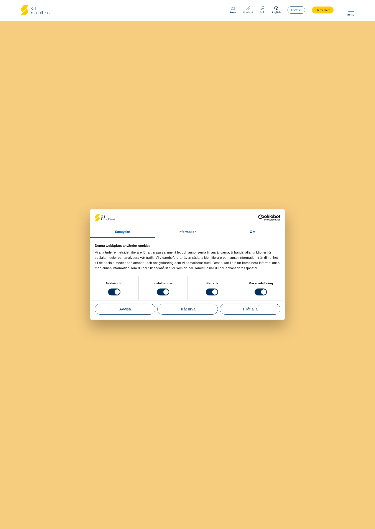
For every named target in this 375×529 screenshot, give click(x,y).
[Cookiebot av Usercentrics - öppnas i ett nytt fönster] (261, 217)
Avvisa (125, 309)
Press (233, 12)
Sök (262, 12)
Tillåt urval (187, 309)
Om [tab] (252, 232)
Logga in (296, 10)
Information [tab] (187, 232)
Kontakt (248, 12)
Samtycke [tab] (122, 232)
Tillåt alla (250, 309)
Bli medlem (323, 10)
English (276, 12)
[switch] (163, 292)
